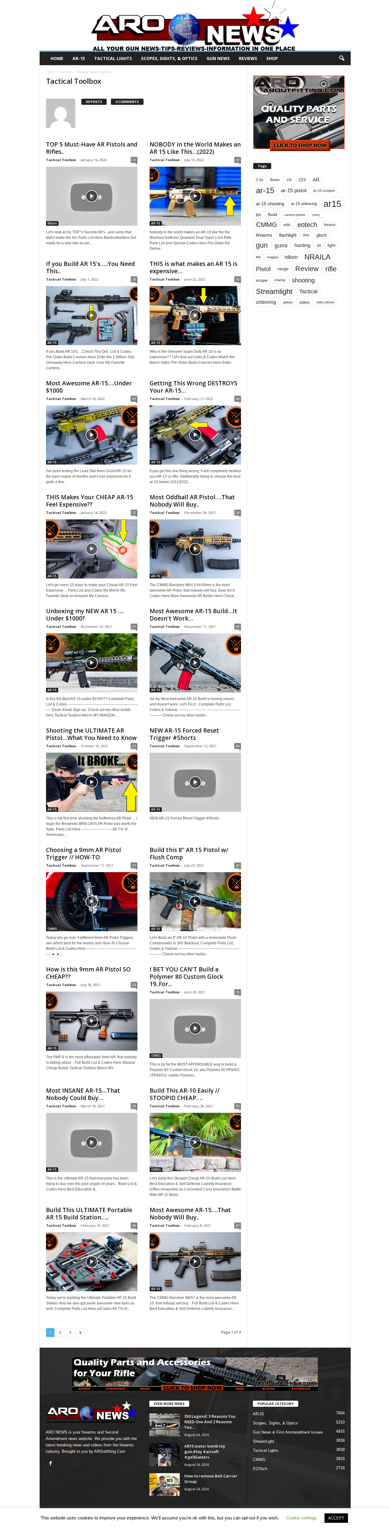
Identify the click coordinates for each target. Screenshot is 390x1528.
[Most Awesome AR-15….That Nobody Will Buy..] (195, 1261)
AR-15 (79, 58)
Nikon (52, 223)
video (304, 302)
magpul (272, 257)
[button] (341, 58)
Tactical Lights (113, 58)
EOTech (260, 1468)
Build (272, 214)
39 (134, 1106)
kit (319, 245)
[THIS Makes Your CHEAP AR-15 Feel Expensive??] (91, 548)
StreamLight (263, 1441)
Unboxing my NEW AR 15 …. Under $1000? (85, 614)
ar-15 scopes (324, 191)
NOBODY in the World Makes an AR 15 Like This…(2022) (195, 148)
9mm (275, 180)
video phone (325, 302)
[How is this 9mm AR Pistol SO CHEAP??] (91, 1021)
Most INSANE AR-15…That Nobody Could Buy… (83, 1094)
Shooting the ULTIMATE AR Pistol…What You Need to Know (91, 734)
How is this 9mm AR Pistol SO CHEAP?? (88, 973)
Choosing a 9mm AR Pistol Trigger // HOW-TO (83, 853)
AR (316, 179)
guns (281, 245)
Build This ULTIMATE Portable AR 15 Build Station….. (89, 1213)
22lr (289, 180)
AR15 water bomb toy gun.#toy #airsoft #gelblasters (204, 1451)
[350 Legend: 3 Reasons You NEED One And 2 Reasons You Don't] (164, 1424)
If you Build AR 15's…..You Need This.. (90, 267)
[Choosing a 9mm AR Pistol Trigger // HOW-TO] (91, 901)
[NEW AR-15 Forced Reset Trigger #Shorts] (195, 782)
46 (237, 398)
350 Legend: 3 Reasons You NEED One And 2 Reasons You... (210, 1421)
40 (134, 1225)
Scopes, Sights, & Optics (169, 58)
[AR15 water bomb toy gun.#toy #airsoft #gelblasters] (164, 1454)
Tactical (308, 291)
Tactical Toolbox (61, 159)
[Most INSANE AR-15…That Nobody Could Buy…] (91, 1142)
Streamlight (274, 291)
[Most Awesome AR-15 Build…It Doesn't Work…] (195, 662)
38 (237, 279)
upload (287, 302)
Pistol (263, 269)
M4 (258, 257)
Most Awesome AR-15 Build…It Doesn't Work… (193, 614)
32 (134, 512)
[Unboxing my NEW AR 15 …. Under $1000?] (91, 662)
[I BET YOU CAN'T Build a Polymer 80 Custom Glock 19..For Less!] (195, 1028)
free (306, 235)
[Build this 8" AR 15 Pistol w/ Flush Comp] (195, 901)
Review (307, 269)
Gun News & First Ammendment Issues (288, 1432)
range (283, 269)
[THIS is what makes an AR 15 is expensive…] (195, 315)
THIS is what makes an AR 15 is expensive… (193, 267)
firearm (329, 225)
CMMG (52, 929)
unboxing (266, 302)
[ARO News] (195, 25)
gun (262, 245)
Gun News (218, 58)
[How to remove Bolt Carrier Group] (164, 1484)
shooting (303, 280)
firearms (264, 235)
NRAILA (317, 257)
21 (134, 626)
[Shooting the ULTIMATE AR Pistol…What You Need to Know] (91, 782)
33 (237, 1106)
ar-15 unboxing (304, 203)
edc (287, 224)
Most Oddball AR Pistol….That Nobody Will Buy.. (192, 500)
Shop (272, 58)
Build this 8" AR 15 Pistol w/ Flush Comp (189, 853)
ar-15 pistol (294, 190)
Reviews (248, 58)
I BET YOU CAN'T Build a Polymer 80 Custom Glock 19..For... (186, 976)
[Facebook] (51, 1464)
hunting (302, 245)
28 (134, 279)
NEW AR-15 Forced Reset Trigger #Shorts (184, 734)
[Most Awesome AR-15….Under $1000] (91, 435)
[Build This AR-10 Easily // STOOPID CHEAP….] (195, 1142)
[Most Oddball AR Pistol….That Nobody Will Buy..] (195, 548)
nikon (291, 257)
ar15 (332, 204)
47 (237, 159)
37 (134, 746)
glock (321, 235)
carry (316, 215)
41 (134, 159)
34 (237, 512)
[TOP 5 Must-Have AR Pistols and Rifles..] (91, 196)
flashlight (287, 235)
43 (237, 865)
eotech (307, 224)
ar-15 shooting (270, 203)
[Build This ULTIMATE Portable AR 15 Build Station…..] (91, 1261)
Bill (258, 215)
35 (237, 992)
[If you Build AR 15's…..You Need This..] (91, 315)
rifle (331, 269)
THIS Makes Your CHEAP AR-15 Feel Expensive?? (89, 500)
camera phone (294, 215)
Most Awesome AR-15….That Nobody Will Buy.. (190, 1213)
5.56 (259, 180)
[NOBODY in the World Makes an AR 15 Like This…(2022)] (195, 196)
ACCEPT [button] (336, 1518)
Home (57, 58)
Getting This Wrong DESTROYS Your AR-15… (193, 386)
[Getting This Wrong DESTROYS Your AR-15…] (195, 435)
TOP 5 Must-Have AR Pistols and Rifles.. (91, 148)
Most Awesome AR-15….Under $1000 (89, 386)
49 (237, 626)
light (331, 245)
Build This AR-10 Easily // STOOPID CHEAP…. (184, 1094)
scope (262, 280)
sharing (279, 280)
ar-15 (265, 190)
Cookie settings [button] (301, 1517)
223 (302, 180)
